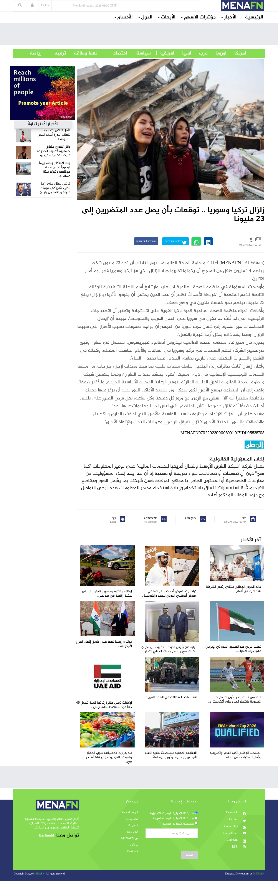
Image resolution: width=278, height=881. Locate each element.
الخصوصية (132, 819)
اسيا (182, 53)
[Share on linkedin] (208, 241)
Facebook (232, 812)
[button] (32, 5)
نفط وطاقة (82, 53)
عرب (199, 53)
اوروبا (217, 53)
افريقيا (165, 53)
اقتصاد (112, 53)
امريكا (236, 53)
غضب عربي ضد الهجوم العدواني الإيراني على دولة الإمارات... (233, 649)
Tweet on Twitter (173, 241)
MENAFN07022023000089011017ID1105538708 (222, 433)
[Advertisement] (139, 35)
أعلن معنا (132, 832)
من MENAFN (129, 838)
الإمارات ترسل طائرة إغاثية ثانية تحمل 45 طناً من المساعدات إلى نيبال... (104, 705)
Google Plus (230, 826)
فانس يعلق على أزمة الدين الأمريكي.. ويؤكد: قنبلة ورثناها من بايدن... (54, 188)
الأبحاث (168, 17)
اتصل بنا (133, 825)
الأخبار (230, 17)
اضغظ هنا (46, 836)
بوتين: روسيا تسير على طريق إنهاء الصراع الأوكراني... (104, 644)
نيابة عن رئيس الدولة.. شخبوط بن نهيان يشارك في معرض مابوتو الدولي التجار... (169, 649)
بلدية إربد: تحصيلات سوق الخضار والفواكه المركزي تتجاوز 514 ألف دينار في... (107, 757)
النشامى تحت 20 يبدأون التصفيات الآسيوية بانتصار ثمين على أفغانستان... (234, 700)
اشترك (189, 855)
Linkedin (232, 840)
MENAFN (231, 263)
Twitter (233, 819)
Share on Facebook (146, 241)
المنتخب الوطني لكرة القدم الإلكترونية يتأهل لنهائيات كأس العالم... (235, 755)
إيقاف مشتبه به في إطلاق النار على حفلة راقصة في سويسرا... (107, 594)
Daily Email (230, 833)
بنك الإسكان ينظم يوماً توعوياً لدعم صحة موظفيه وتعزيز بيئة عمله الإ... (54, 169)
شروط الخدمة (130, 812)
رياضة (32, 53)
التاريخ (255, 239)
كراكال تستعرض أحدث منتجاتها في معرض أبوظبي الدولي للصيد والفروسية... (169, 594)
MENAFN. (39, 874)
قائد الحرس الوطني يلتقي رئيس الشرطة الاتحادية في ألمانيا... (233, 589)
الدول (146, 17)
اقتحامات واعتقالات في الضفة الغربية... (170, 697)
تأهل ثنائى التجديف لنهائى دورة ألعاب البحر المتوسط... (54, 135)
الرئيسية (254, 17)
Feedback (132, 851)
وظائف (134, 845)
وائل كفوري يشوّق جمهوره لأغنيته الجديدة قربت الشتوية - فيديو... (53, 151)
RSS (235, 847)
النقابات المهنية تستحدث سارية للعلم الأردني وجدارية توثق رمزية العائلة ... (170, 755)
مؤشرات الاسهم (200, 17)
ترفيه (53, 53)
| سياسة (143, 53)
